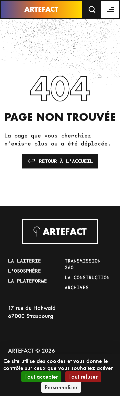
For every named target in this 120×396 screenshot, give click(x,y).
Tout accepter (41, 376)
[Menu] (110, 9)
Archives (77, 287)
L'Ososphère (24, 270)
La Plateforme (27, 280)
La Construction (87, 277)
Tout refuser (83, 376)
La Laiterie (24, 260)
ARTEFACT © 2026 (31, 350)
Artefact (41, 9)
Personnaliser (61, 387)
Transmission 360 (83, 264)
